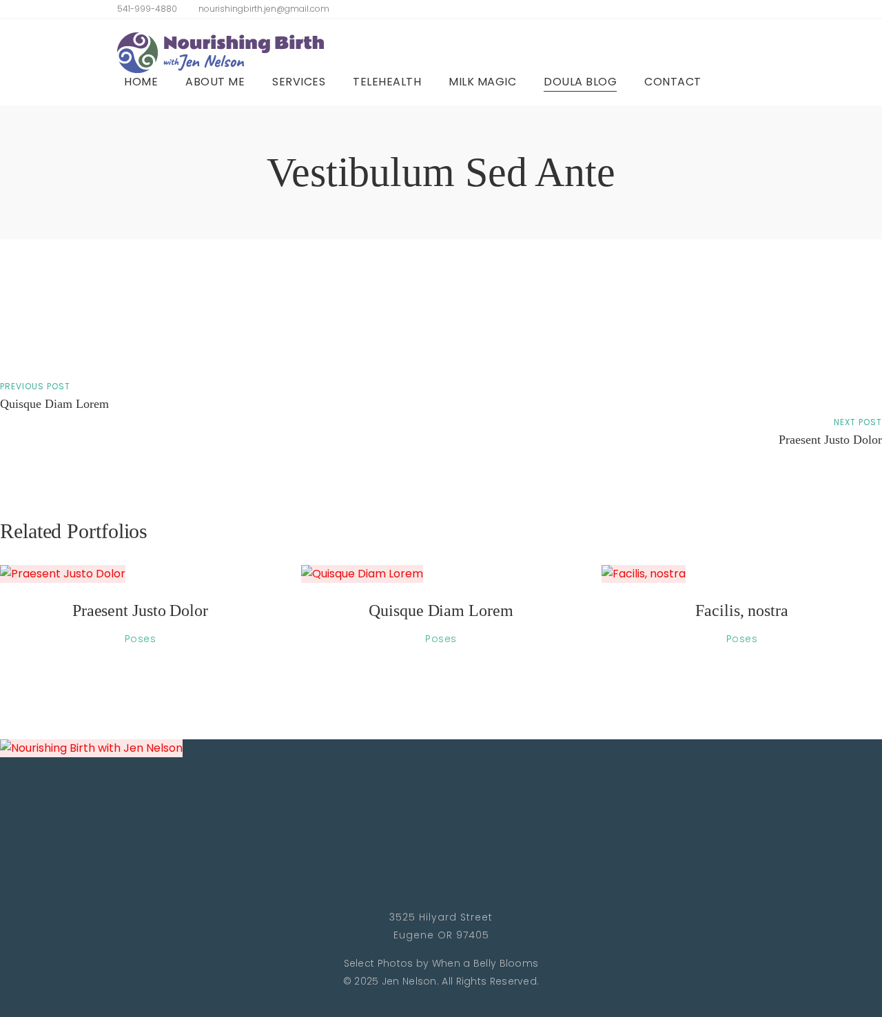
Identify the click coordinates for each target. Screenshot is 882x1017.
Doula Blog (580, 82)
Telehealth (387, 82)
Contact (672, 82)
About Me (215, 82)
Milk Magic (482, 82)
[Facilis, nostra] (742, 574)
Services (298, 82)
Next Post (858, 422)
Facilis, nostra (741, 610)
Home (141, 82)
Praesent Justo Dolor (830, 439)
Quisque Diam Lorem (54, 404)
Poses (140, 639)
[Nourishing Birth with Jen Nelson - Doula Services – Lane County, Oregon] (220, 52)
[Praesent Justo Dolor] (140, 574)
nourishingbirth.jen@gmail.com (263, 8)
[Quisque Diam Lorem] (441, 574)
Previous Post (35, 386)
